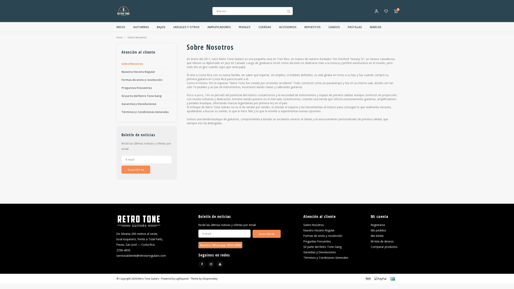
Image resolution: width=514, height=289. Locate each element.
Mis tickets (377, 236)
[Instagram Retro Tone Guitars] (210, 264)
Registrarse (378, 225)
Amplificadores (219, 27)
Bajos (161, 27)
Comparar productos (384, 247)
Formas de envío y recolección (141, 80)
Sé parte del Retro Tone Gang (141, 96)
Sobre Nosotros (137, 37)
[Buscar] (289, 11)
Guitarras (141, 27)
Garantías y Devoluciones (138, 104)
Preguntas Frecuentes (136, 88)
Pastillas (355, 27)
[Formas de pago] (368, 278)
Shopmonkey (209, 278)
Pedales (244, 27)
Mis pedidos (378, 230)
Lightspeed (182, 278)
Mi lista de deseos (382, 241)
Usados (334, 27)
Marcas (375, 27)
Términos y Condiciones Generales (145, 112)
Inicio (120, 27)
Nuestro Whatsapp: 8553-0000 (220, 245)
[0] (396, 11)
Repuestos (312, 27)
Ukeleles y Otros (186, 27)
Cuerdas (264, 27)
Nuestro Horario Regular (138, 72)
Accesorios (287, 27)
